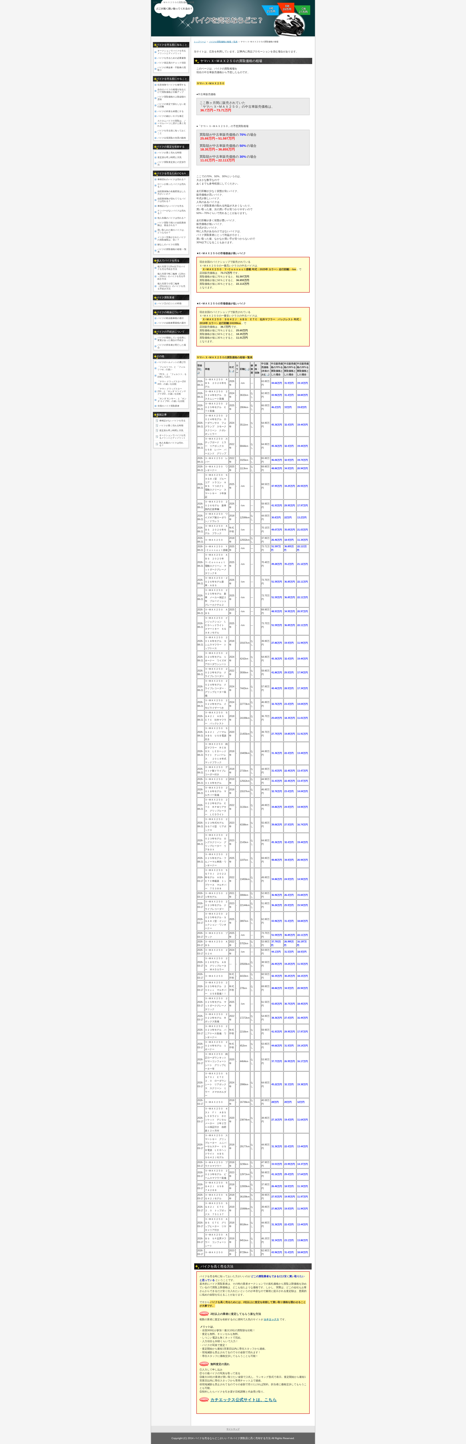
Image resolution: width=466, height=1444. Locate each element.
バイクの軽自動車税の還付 (170, 318)
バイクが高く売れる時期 (169, 152)
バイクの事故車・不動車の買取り (171, 68)
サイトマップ (233, 1429)
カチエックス (271, 1319)
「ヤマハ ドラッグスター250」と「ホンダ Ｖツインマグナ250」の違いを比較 (171, 391)
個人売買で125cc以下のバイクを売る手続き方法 (171, 267)
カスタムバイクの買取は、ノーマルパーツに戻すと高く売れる (171, 123)
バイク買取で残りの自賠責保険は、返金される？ (171, 224)
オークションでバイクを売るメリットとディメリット (171, 52)
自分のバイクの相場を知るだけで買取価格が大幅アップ (171, 90)
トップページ (200, 42)
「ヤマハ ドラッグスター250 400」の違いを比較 (171, 382)
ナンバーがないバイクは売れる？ (171, 211)
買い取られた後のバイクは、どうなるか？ (171, 231)
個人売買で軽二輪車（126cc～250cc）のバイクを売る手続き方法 (171, 276)
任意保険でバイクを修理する (171, 85)
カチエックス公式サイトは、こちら (243, 1399)
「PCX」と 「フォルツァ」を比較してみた (172, 375)
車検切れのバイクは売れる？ (171, 179)
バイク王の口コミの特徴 (169, 303)
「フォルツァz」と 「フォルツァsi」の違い (171, 368)
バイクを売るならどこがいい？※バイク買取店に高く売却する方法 (232, 1438)
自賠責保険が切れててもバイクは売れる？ (171, 199)
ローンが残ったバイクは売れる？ (171, 185)
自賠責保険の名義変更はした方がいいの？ (171, 192)
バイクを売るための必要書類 (171, 58)
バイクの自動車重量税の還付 (171, 323)
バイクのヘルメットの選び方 (171, 362)
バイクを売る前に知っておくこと (171, 131)
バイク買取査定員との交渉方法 (171, 163)
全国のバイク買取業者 (168, 406)
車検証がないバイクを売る (170, 206)
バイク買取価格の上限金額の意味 (171, 98)
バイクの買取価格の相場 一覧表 (223, 42)
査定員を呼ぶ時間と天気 (169, 157)
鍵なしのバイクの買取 (168, 244)
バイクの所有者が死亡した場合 (171, 346)
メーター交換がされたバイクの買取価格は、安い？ (171, 238)
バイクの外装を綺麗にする (170, 111)
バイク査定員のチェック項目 (171, 62)
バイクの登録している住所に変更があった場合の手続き (171, 338)
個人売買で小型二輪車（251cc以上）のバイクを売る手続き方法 (171, 286)
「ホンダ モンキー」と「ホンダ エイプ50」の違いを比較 (171, 399)
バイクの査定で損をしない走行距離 (171, 105)
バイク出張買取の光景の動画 (171, 138)
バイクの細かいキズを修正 (170, 116)
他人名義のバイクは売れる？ (171, 218)
